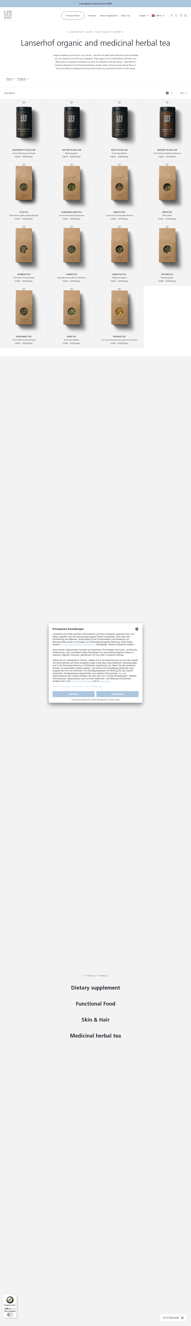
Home (9, 78)
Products (92, 15)
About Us (125, 15)
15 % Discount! (171, 1317)
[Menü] (15, 1296)
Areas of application (109, 15)
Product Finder (73, 15)
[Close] (182, 1318)
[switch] (10, 1314)
